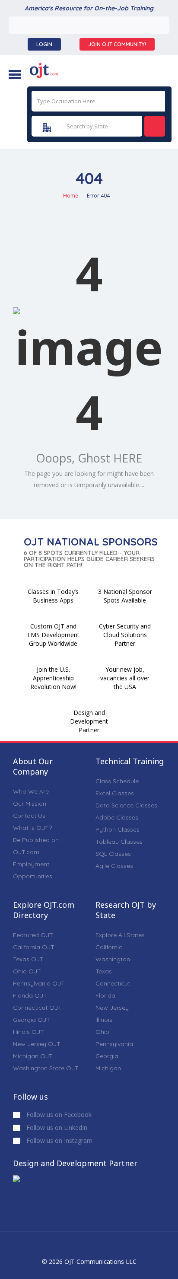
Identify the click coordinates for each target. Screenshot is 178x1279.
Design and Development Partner (89, 721)
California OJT (33, 947)
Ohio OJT (27, 971)
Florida (105, 995)
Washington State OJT (46, 1068)
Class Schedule (117, 781)
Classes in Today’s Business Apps (53, 595)
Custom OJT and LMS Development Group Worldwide (53, 634)
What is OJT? (32, 828)
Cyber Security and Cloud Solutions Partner (125, 634)
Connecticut (112, 983)
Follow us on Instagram (58, 1140)
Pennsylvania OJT (39, 983)
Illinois (103, 1020)
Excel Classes (114, 793)
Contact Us (29, 816)
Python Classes (117, 829)
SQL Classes (113, 854)
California (109, 947)
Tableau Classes (119, 841)
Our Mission (29, 803)
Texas (103, 971)
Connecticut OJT (37, 1007)
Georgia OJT (31, 1020)
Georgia (106, 1056)
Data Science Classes (126, 805)
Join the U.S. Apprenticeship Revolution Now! (53, 678)
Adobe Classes (116, 817)
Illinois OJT (28, 1032)
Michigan (108, 1068)
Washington (112, 959)
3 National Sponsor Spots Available (125, 595)
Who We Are (31, 791)
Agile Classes (114, 866)
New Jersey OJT (36, 1044)
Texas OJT (28, 959)
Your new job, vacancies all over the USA (124, 678)
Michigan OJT (33, 1056)
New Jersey (112, 1007)
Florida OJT (30, 995)
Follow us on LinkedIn (56, 1127)
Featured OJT (33, 935)
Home (70, 195)
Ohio (102, 1032)
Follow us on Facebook (58, 1114)
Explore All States (120, 935)
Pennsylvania (114, 1044)
